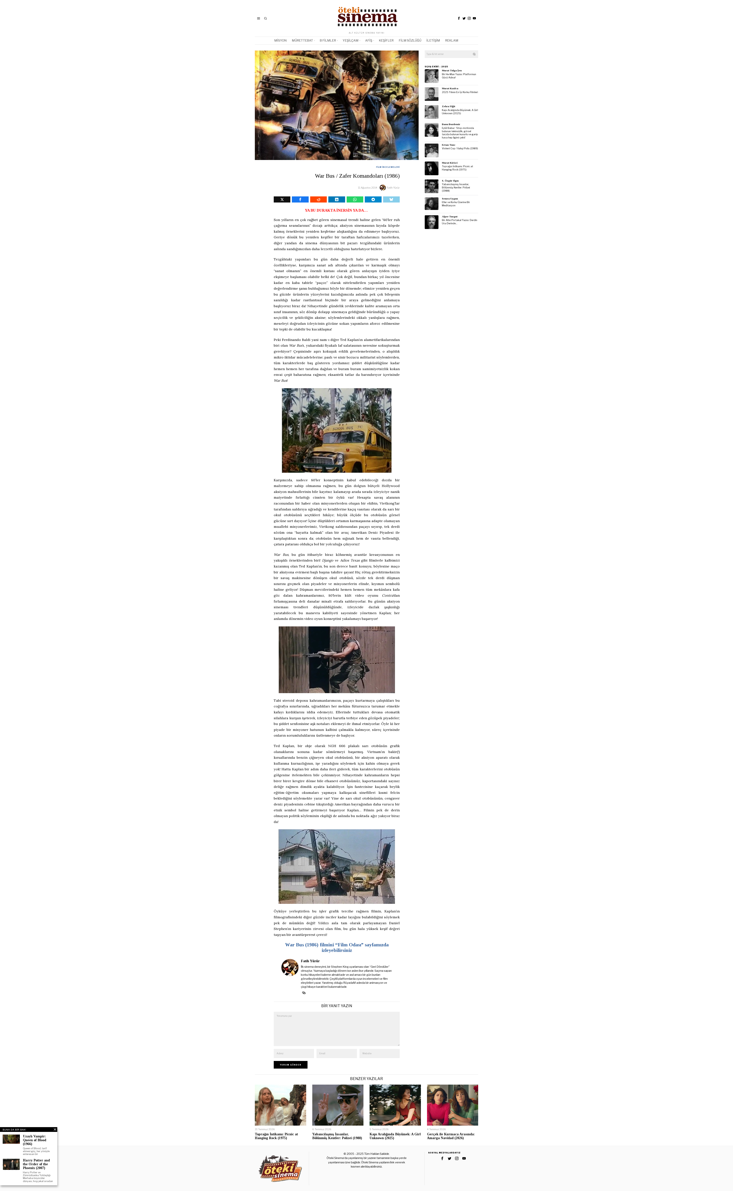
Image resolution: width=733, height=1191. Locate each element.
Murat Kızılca (450, 88)
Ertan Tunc (448, 144)
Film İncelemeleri (388, 167)
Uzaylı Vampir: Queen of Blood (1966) (34, 1140)
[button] (474, 54)
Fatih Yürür (393, 187)
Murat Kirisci (450, 162)
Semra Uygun (450, 198)
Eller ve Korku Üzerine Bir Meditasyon (456, 204)
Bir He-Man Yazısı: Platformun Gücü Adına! (459, 76)
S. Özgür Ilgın (450, 180)
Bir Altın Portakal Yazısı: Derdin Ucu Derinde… (459, 222)
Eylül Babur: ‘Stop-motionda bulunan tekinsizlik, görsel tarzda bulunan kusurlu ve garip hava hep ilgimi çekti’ (460, 133)
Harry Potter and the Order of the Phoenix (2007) (36, 1164)
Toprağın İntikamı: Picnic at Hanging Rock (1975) (457, 168)
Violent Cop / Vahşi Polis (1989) (460, 148)
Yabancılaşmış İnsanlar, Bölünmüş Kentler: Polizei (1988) (456, 187)
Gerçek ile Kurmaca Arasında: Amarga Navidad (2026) (451, 1136)
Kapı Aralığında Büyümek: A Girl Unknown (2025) (460, 112)
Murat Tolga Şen (452, 70)
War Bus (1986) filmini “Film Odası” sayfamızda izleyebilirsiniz (337, 947)
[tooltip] (459, 18)
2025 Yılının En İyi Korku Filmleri (460, 92)
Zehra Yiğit (448, 106)
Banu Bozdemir (451, 124)
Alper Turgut (450, 216)
